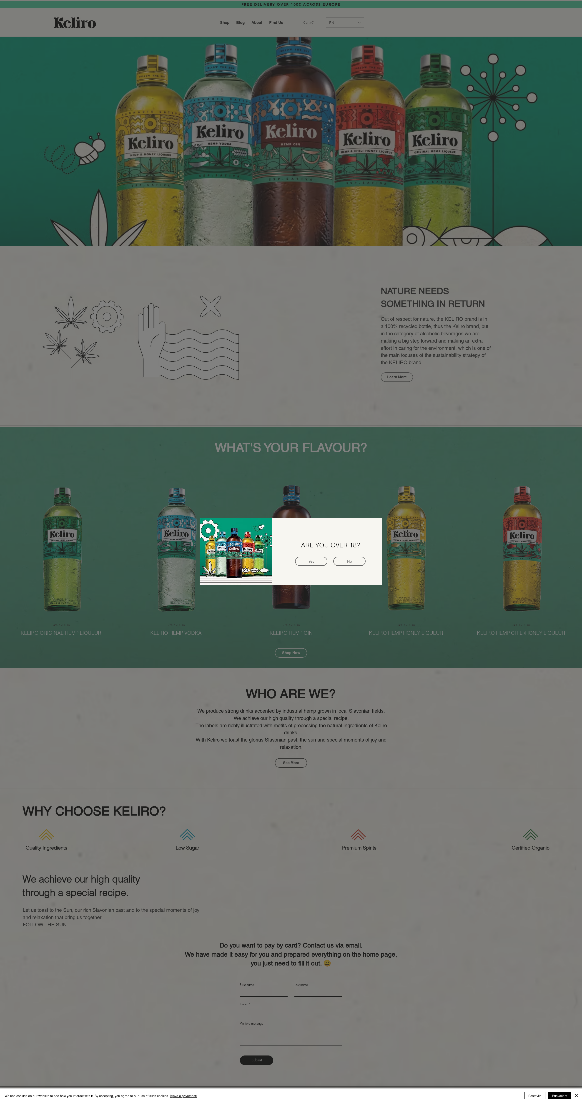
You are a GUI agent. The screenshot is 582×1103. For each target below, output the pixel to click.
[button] (349, 561)
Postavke (535, 1095)
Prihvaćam (559, 1095)
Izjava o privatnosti (183, 1095)
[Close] (576, 1095)
